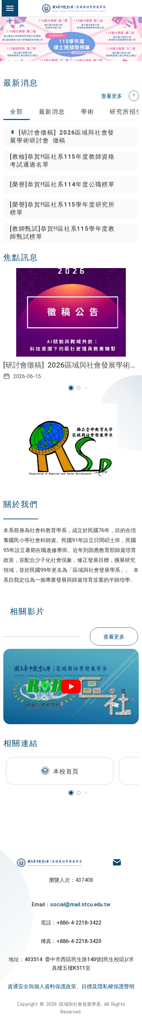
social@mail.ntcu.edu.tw (80, 904)
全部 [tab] (16, 111)
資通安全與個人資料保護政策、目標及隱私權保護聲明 (71, 986)
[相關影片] (71, 686)
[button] (71, 387)
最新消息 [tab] (52, 111)
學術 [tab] (87, 111)
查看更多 (111, 95)
